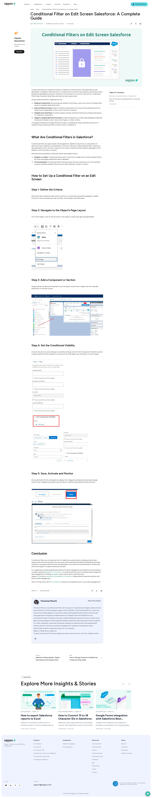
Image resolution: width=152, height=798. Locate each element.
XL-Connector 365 (39, 750)
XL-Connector (56, 582)
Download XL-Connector (63, 576)
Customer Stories (97, 753)
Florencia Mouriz (38, 23)
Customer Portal (96, 744)
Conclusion (112, 104)
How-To (34, 590)
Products (26, 4)
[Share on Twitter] (136, 23)
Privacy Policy (95, 766)
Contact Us (124, 747)
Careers (94, 769)
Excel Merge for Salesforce (41, 759)
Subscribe (19, 51)
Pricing (48, 4)
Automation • (64, 711)
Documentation (96, 747)
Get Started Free (140, 4)
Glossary (94, 772)
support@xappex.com (42, 785)
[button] (123, 684)
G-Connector (37, 747)
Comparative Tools (97, 756)
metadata (54, 574)
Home (32, 9)
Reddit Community (126, 753)
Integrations (38, 4)
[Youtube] (6, 785)
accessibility (49, 576)
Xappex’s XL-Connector (53, 572)
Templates (95, 759)
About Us (57, 4)
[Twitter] (19, 785)
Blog (75, 4)
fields (40, 576)
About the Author (94, 601)
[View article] (38, 699)
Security (94, 750)
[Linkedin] (35, 638)
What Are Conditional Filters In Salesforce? (122, 96)
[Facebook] (15, 785)
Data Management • (29, 711)
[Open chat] (147, 793)
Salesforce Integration (69, 744)
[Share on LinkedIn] (140, 23)
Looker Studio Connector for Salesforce (45, 753)
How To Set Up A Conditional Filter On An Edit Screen (124, 100)
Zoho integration (68, 747)
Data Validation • (103, 711)
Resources (66, 4)
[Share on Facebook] (131, 23)
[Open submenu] (30, 4)
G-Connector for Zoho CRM (41, 756)
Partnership (124, 750)
